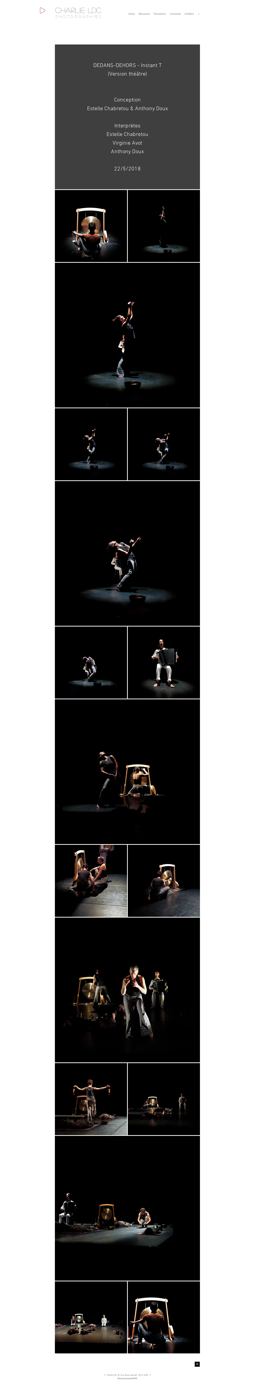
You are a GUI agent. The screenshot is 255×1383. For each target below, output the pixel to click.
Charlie (70, 10)
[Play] (43, 10)
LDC (94, 10)
